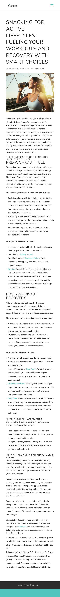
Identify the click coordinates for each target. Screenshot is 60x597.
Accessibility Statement (28, 585)
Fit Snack (13, 68)
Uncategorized (37, 68)
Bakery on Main (27, 254)
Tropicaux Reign (32, 258)
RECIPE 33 (31, 369)
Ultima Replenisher (16, 383)
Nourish (11, 269)
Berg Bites (12, 398)
